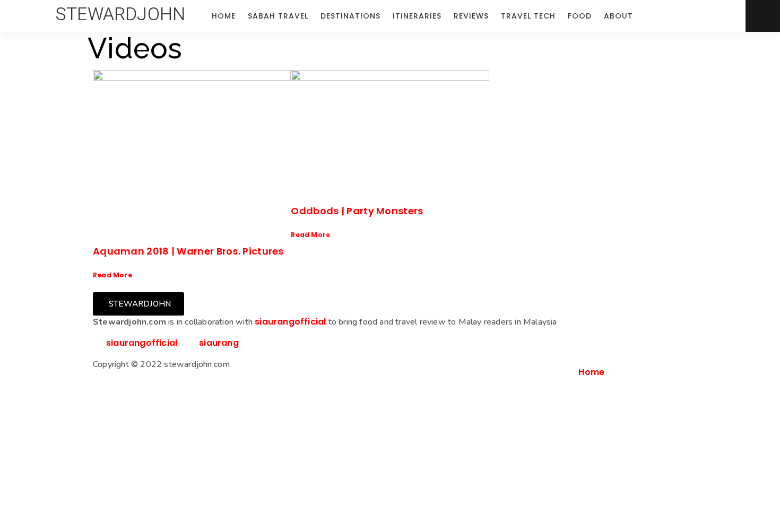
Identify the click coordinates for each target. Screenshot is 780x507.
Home (224, 16)
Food (580, 16)
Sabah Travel (278, 16)
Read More (112, 274)
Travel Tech (528, 16)
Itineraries (417, 16)
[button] (120, 14)
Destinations (350, 16)
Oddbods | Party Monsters (357, 210)
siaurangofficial (290, 322)
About (618, 16)
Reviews (471, 16)
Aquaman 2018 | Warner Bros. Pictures (188, 251)
